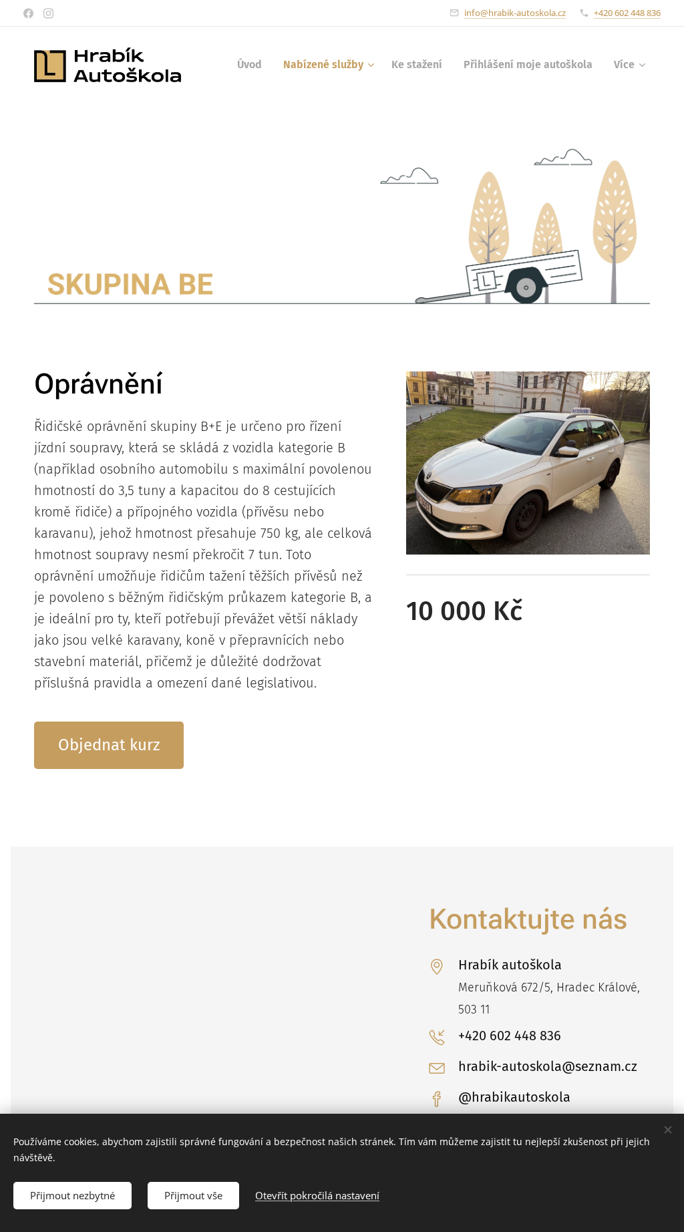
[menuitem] (253, 65)
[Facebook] (28, 13)
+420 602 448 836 (627, 13)
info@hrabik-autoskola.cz (515, 13)
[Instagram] (48, 13)
